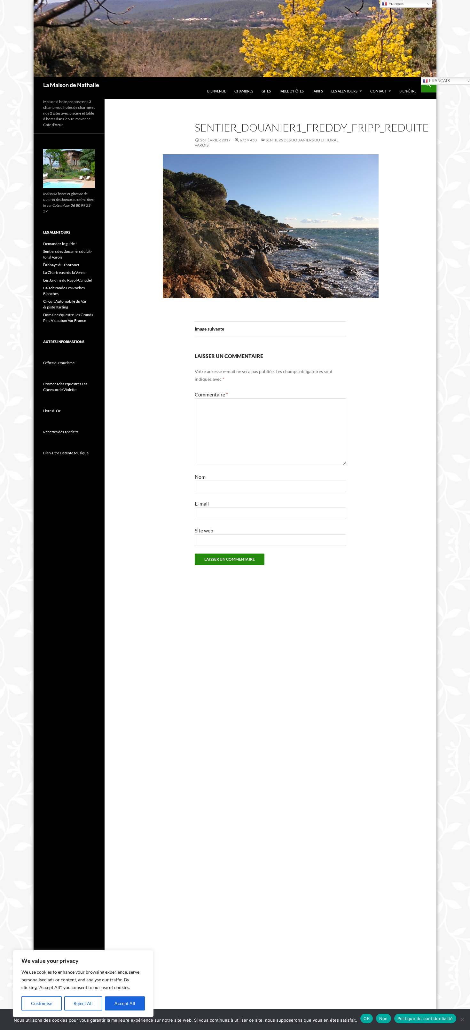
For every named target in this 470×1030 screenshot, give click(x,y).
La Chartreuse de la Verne (64, 272)
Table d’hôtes (291, 91)
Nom (200, 477)
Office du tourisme (58, 362)
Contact (378, 91)
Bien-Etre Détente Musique (66, 453)
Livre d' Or (52, 410)
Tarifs (317, 91)
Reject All (83, 1003)
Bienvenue (216, 91)
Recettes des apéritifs (60, 431)
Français (395, 3)
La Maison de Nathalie (71, 84)
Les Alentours (344, 91)
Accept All (124, 1003)
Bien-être (407, 91)
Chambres (243, 91)
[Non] (462, 1019)
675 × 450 (248, 140)
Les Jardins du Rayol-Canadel (67, 280)
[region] (83, 983)
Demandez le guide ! (60, 243)
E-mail (202, 503)
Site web (204, 530)
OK (367, 1018)
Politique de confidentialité (425, 1018)
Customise (41, 1003)
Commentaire (211, 394)
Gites (266, 91)
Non (383, 1018)
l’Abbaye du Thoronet (61, 264)
